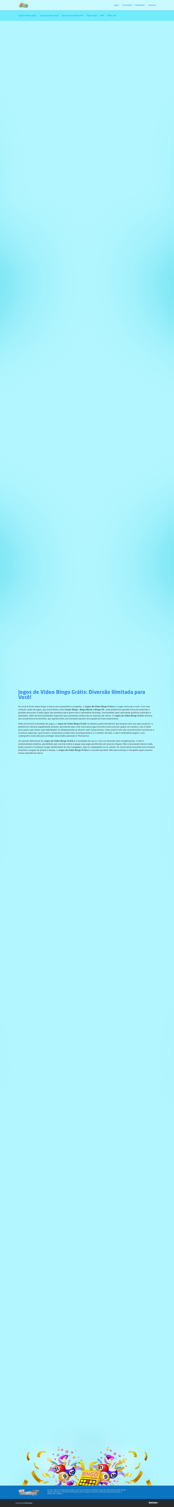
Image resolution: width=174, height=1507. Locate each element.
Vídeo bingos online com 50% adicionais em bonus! (98, 1344)
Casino (134, 834)
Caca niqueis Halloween (72, 16)
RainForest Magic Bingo (39, 246)
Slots (102, 16)
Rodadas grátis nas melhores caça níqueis (45, 1044)
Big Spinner (32, 654)
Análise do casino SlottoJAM (135, 887)
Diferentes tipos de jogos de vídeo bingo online (96, 1399)
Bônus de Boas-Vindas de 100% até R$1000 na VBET (51, 953)
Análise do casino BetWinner (135, 945)
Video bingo (91, 16)
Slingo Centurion (35, 382)
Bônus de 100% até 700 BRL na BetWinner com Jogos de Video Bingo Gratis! (63, 786)
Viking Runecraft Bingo (39, 155)
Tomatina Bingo (34, 291)
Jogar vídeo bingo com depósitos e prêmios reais (97, 1453)
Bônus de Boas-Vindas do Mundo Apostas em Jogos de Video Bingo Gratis (62, 908)
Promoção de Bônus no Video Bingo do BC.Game (48, 999)
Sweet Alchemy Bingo (38, 201)
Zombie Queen (34, 428)
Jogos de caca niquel (49, 16)
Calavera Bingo (34, 337)
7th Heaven (32, 564)
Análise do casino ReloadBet (135, 830)
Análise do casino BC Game (134, 1003)
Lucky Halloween (35, 473)
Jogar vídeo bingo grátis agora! (86, 1175)
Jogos (116, 5)
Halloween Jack (34, 518)
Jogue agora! (29, 73)
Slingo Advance (34, 609)
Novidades (140, 5)
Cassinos (152, 5)
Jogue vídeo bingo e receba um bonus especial (47, 1090)
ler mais (125, 839)
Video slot (111, 16)
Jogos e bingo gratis (27, 16)
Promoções (127, 5)
